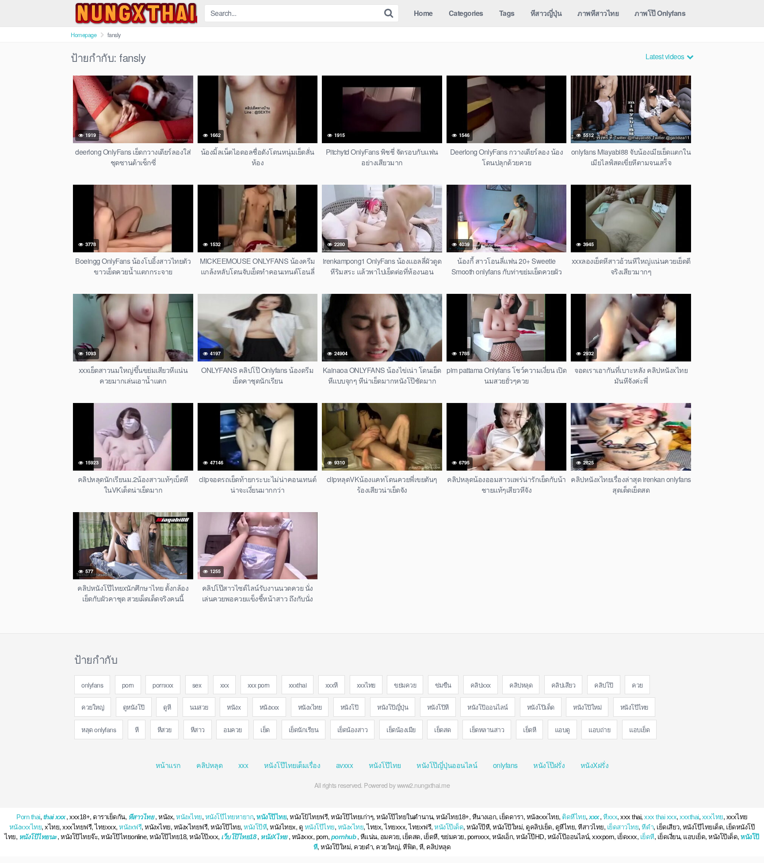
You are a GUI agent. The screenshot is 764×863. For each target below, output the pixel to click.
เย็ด (265, 729)
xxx (224, 684)
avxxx (344, 765)
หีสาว (198, 729)
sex (197, 684)
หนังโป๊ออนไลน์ (487, 706)
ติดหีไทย (574, 817)
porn (128, 684)
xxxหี (331, 684)
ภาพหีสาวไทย (598, 13)
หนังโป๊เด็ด (540, 706)
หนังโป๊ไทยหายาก (229, 817)
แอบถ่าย (599, 729)
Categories (466, 13)
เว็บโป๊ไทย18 (238, 836)
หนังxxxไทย (25, 827)
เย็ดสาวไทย (623, 827)
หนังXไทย (273, 836)
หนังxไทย (310, 706)
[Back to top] (740, 834)
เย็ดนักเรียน (304, 729)
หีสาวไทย (141, 817)
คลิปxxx (480, 684)
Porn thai (28, 817)
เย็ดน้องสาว (352, 729)
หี (137, 729)
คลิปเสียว (563, 684)
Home (423, 13)
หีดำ (647, 827)
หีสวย (164, 729)
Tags (507, 13)
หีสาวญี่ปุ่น (546, 13)
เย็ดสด (442, 729)
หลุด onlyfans (98, 729)
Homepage (83, 34)
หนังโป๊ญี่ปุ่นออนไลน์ (446, 765)
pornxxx (163, 684)
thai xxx (54, 817)
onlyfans (92, 684)
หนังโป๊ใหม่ (587, 706)
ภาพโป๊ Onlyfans (659, 13)
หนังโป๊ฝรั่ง (549, 765)
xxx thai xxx (660, 817)
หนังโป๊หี (438, 706)
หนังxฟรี (130, 827)
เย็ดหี (529, 729)
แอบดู (562, 729)
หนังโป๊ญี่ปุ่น (392, 706)
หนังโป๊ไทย (634, 706)
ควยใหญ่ (92, 706)
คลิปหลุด (520, 684)
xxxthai (298, 684)
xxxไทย (366, 684)
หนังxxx (269, 706)
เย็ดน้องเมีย (401, 729)
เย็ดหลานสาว (487, 729)
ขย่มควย (405, 684)
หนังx (234, 706)
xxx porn (259, 684)
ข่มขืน (443, 684)
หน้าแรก (168, 765)
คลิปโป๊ (603, 684)
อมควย (232, 729)
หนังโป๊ (349, 706)
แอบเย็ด (639, 729)
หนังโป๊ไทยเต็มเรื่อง (292, 765)
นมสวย (199, 706)
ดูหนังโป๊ (134, 706)
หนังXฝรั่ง (595, 765)
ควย (637, 684)
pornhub (343, 836)
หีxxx (610, 817)
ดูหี (167, 706)
